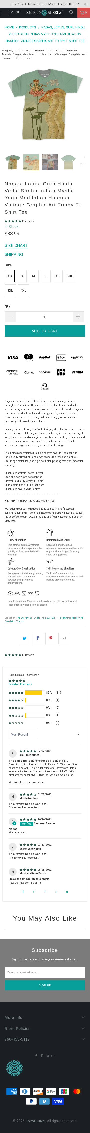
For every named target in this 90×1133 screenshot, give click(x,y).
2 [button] (34, 892)
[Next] (82, 105)
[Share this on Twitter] (24, 638)
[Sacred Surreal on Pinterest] (42, 1056)
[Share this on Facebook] (37, 638)
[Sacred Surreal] (45, 13)
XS (10, 276)
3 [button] (45, 892)
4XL (23, 290)
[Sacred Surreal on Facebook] (36, 1056)
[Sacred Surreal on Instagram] (48, 1056)
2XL (70, 276)
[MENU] (2, 13)
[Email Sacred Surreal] (53, 1056)
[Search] (71, 13)
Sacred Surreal (35, 1121)
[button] (13, 221)
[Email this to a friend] (63, 638)
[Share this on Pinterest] (51, 638)
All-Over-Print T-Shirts (29, 618)
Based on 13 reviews (20, 684)
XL (58, 276)
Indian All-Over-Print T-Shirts (56, 618)
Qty (7, 306)
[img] (28, 751)
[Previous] (8, 105)
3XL (10, 290)
